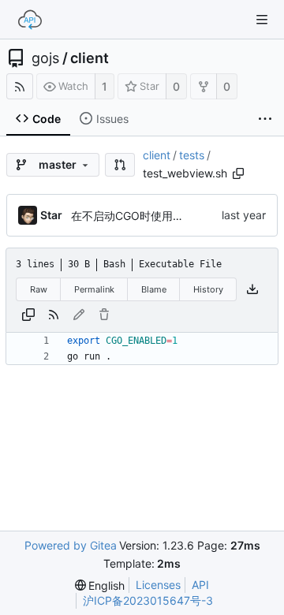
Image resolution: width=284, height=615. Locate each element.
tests (191, 155)
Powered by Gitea (70, 545)
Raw (38, 289)
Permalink (94, 289)
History (208, 289)
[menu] (100, 585)
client (89, 58)
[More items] (265, 119)
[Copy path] (238, 173)
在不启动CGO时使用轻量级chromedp (165, 215)
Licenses (158, 584)
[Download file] (252, 289)
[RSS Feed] (19, 86)
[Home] (30, 20)
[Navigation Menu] (262, 20)
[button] (120, 165)
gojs (45, 58)
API (200, 584)
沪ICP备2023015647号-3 (148, 600)
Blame (153, 289)
